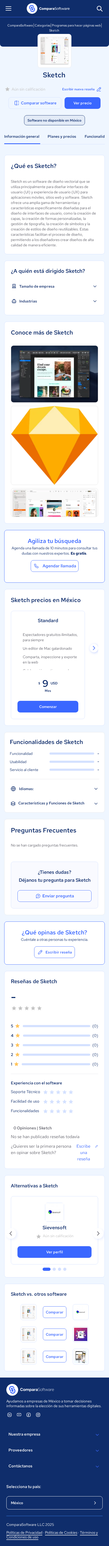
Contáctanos (20, 1466)
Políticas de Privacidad (24, 1532)
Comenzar (48, 706)
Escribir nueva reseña (78, 89)
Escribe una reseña (83, 1152)
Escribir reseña (59, 952)
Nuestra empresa (24, 1434)
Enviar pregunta (58, 896)
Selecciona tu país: (23, 1486)
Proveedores (20, 1450)
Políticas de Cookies (61, 1532)
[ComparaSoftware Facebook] (28, 1414)
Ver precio (83, 103)
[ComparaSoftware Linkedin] (9, 1414)
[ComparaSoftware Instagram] (38, 1414)
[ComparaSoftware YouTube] (19, 1414)
